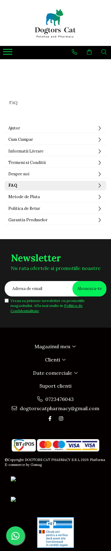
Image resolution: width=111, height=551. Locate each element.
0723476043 (59, 399)
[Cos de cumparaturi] (89, 52)
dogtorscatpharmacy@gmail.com (58, 408)
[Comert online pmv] (55, 532)
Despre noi (18, 174)
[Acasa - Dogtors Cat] (55, 23)
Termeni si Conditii (27, 162)
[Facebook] (49, 418)
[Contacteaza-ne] (74, 52)
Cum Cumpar (20, 139)
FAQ (12, 185)
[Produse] (8, 53)
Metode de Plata (24, 196)
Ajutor (14, 128)
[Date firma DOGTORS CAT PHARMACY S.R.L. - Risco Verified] (55, 504)
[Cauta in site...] (104, 52)
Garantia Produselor (27, 219)
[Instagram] (61, 418)
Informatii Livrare (25, 151)
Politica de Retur (24, 208)
